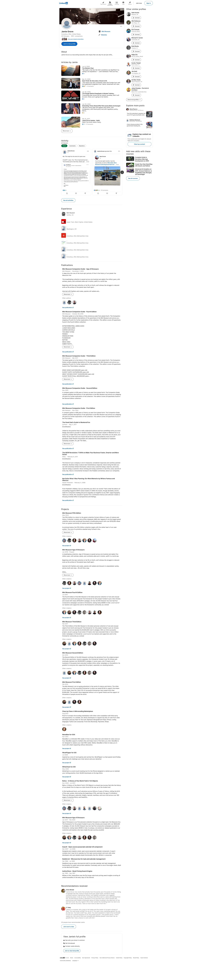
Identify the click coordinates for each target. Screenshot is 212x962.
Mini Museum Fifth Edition (71, 513)
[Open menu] (121, 26)
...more (87, 161)
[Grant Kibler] (69, 304)
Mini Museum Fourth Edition (72, 592)
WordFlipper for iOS (69, 752)
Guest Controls (144, 957)
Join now (139, 3)
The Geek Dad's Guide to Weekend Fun (76, 422)
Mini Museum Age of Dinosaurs (73, 550)
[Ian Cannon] (90, 810)
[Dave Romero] (64, 731)
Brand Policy (136, 957)
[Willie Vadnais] (69, 614)
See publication (67, 307)
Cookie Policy (119, 957)
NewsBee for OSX (68, 734)
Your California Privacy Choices (107, 957)
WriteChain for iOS (69, 767)
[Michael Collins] (84, 810)
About (71, 957)
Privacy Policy (94, 957)
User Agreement (86, 957)
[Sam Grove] (95, 542)
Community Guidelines (65, 960)
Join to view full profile (72, 951)
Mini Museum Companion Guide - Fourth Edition (79, 312)
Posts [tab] (64, 146)
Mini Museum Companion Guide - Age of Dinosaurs (80, 269)
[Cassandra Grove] (64, 542)
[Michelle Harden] (100, 810)
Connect (137, 17)
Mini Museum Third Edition (71, 622)
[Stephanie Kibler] (74, 542)
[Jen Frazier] (84, 542)
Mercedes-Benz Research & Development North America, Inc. (106, 164)
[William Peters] (84, 614)
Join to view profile (69, 44)
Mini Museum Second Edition (72, 653)
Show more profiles (133, 99)
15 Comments (104, 190)
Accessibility (77, 957)
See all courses (133, 178)
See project (65, 545)
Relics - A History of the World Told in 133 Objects (80, 781)
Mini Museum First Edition (71, 682)
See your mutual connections (75, 39)
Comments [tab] (72, 146)
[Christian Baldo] (64, 304)
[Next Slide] (122, 172)
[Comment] (76, 193)
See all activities (68, 200)
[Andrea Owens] (90, 542)
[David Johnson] (90, 584)
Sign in (148, 3)
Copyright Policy (128, 957)
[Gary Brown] (95, 810)
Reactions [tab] (82, 146)
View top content (139, 144)
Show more (66, 131)
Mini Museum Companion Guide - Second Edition (79, 388)
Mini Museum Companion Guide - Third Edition (79, 356)
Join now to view (68, 926)
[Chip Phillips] (74, 304)
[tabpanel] (91, 171)
